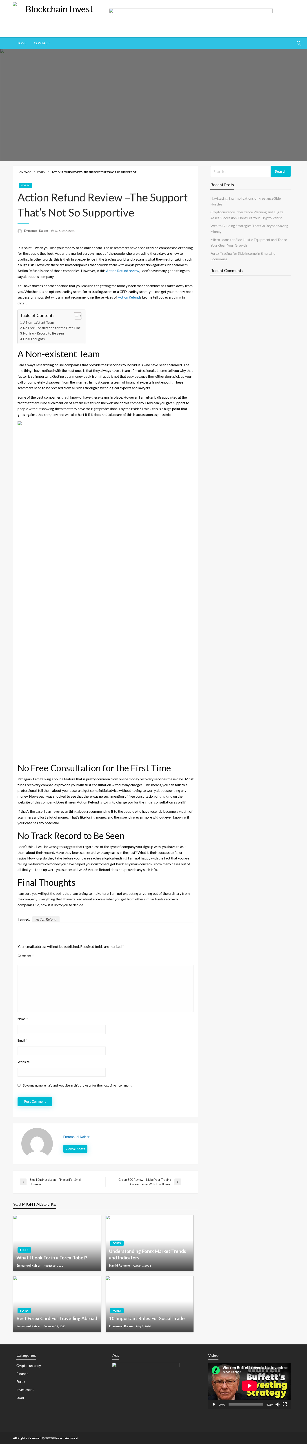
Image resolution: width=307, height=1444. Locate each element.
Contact (42, 43)
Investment (25, 1389)
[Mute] (277, 1404)
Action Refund (129, 297)
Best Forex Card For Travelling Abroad (56, 1318)
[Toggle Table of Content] (76, 316)
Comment (26, 955)
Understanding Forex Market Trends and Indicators (147, 1254)
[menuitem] (21, 43)
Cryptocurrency (28, 1365)
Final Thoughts (34, 339)
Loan (20, 1397)
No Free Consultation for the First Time (52, 328)
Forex (41, 172)
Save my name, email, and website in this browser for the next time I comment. (77, 1085)
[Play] (214, 1404)
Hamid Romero (120, 1265)
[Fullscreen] (285, 1404)
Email (22, 1040)
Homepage (24, 172)
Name (23, 1019)
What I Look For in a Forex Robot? (51, 1257)
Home (21, 43)
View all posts (75, 1149)
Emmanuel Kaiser (36, 230)
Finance (22, 1373)
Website (24, 1062)
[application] (249, 1386)
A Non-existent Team (38, 322)
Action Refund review (122, 270)
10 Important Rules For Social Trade (147, 1318)
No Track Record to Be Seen (43, 333)
